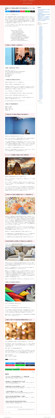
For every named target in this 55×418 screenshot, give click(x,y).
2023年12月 (41, 65)
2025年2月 (40, 48)
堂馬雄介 (16, 359)
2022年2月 (40, 91)
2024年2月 (40, 62)
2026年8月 (40, 26)
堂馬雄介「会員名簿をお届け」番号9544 (17, 31)
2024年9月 (40, 54)
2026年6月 (40, 29)
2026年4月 (40, 31)
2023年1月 (40, 78)
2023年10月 (41, 67)
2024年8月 (40, 55)
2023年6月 (40, 72)
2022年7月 (40, 85)
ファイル (7, 359)
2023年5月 (40, 73)
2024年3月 (40, 61)
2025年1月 (40, 49)
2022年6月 (40, 86)
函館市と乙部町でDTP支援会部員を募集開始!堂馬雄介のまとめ (19, 40)
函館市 (9, 359)
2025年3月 (40, 47)
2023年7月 (40, 71)
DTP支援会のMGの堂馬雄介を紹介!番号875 (18, 32)
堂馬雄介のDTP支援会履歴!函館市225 (17, 33)
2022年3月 (40, 90)
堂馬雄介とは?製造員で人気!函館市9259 (16, 30)
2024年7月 (40, 56)
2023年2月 (40, 77)
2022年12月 (41, 79)
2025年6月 (40, 43)
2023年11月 (41, 66)
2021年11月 (41, 95)
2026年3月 (40, 32)
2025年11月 (41, 37)
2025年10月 (41, 38)
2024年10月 (41, 53)
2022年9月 (40, 83)
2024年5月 (40, 59)
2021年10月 (41, 96)
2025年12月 (41, 36)
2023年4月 (40, 74)
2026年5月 (40, 30)
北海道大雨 (12, 359)
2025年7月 (40, 42)
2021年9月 (40, 97)
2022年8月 (40, 84)
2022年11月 (41, 80)
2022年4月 (40, 89)
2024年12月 (41, 50)
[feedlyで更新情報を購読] (12, 369)
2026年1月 (40, 35)
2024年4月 (40, 60)
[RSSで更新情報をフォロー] (27, 369)
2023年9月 (40, 68)
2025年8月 (40, 41)
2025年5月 (40, 44)
